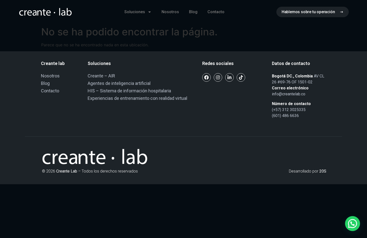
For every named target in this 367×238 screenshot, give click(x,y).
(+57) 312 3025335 (289, 109)
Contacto (215, 11)
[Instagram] (218, 77)
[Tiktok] (241, 77)
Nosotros (170, 11)
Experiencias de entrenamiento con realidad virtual (137, 98)
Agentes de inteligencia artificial (119, 83)
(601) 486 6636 (285, 115)
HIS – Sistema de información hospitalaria (129, 90)
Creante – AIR (101, 75)
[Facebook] (206, 77)
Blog (193, 11)
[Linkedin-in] (229, 77)
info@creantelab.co (288, 94)
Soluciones (134, 11)
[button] (352, 223)
